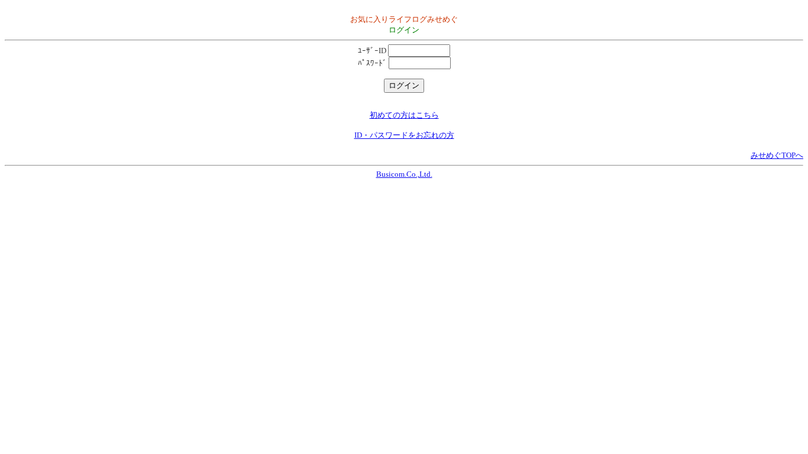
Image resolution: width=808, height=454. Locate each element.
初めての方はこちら (404, 115)
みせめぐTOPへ (777, 155)
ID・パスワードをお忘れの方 (404, 135)
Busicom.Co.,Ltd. (404, 174)
